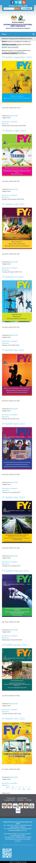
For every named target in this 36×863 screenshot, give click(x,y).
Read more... (6, 123)
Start (7, 787)
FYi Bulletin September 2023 (17, 57)
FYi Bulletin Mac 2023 (13, 497)
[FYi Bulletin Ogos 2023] (17, 155)
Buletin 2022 (14, 777)
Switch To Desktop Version (18, 862)
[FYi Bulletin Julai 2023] (17, 228)
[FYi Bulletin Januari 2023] (17, 669)
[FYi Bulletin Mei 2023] (17, 374)
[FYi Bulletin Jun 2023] (17, 301)
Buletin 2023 (14, 115)
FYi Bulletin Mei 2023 (13, 350)
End (29, 789)
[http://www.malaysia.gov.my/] (4, 805)
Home (4, 44)
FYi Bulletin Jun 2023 (13, 276)
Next (23, 789)
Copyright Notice (9, 800)
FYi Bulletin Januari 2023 (14, 644)
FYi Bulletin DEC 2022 (13, 718)
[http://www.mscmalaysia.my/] (15, 805)
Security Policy (22, 798)
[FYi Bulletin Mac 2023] (17, 522)
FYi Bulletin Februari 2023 (15, 570)
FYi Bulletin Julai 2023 (13, 204)
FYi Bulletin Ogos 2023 (14, 130)
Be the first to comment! (10, 121)
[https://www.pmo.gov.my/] (9, 805)
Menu (4, 34)
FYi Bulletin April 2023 (13, 423)
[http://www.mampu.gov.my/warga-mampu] (18, 810)
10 (19, 789)
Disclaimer (20, 800)
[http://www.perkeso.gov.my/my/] (31, 805)
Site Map (29, 800)
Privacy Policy (11, 798)
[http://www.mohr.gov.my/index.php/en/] (20, 805)
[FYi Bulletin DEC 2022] (17, 743)
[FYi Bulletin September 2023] (17, 81)
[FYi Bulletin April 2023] (17, 448)
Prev (13, 787)
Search (17, 8)
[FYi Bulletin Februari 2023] (17, 595)
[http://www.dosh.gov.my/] (26, 805)
